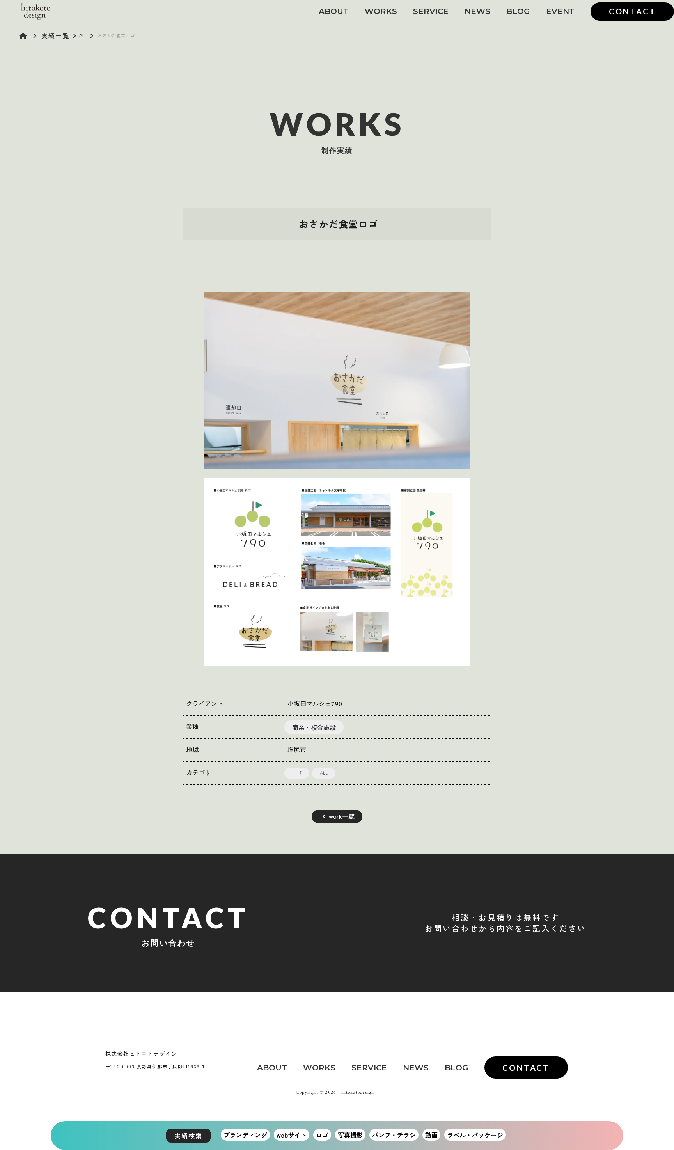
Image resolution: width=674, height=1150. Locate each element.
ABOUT (334, 11)
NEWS (477, 11)
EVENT (560, 11)
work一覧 (342, 816)
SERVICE (431, 11)
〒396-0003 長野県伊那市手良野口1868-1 (155, 1066)
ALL (83, 35)
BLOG (518, 11)
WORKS (381, 11)
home (23, 36)
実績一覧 (55, 35)
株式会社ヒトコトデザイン (141, 1054)
